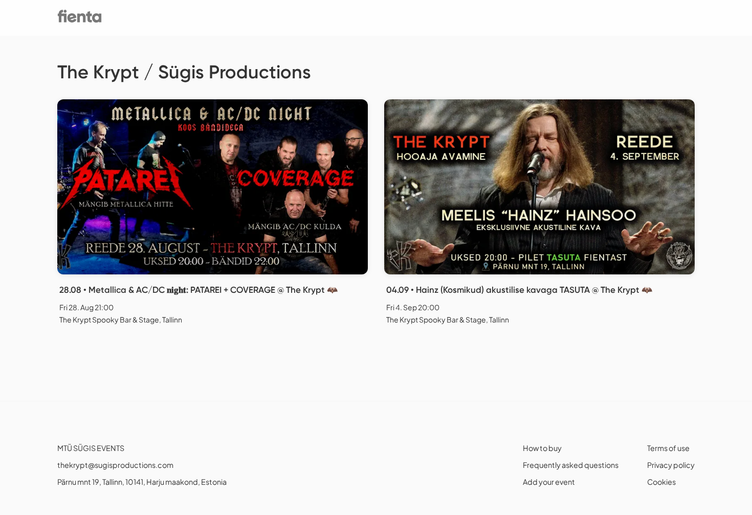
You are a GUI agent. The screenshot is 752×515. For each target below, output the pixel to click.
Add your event (549, 481)
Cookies (661, 481)
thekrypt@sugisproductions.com (115, 464)
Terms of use (668, 448)
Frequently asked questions (570, 464)
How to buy (542, 448)
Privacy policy (671, 464)
